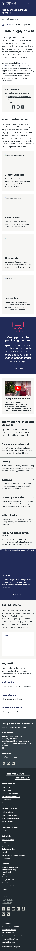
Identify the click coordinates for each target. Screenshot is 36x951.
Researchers (6, 800)
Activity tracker (10, 515)
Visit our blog (18, 594)
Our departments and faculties (13, 855)
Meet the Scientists (14, 175)
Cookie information (9, 930)
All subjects (6, 858)
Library (4, 843)
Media (4, 803)
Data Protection (8, 933)
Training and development (15, 444)
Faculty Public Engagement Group (15, 534)
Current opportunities (13, 497)
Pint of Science (12, 217)
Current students (8, 787)
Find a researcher (8, 849)
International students (10, 831)
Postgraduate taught (9, 815)
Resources (7, 479)
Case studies (11, 298)
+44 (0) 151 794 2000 (9, 880)
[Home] (14, 3)
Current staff (6, 790)
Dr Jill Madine (8, 682)
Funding (6, 462)
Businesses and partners (11, 797)
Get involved (10, 25)
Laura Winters (9, 695)
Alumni (4, 852)
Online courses (7, 821)
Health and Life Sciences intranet (14, 727)
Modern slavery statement (12, 936)
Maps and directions (9, 886)
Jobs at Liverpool (8, 840)
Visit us (4, 889)
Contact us (6, 883)
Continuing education (10, 827)
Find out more (18, 368)
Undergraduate (7, 812)
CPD (3, 824)
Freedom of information (11, 927)
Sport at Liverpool (8, 846)
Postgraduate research (10, 818)
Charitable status (8, 942)
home (3, 25)
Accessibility (6, 923)
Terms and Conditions (10, 939)
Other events (11, 258)
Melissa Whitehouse (12, 707)
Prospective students (10, 794)
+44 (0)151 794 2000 (9, 757)
